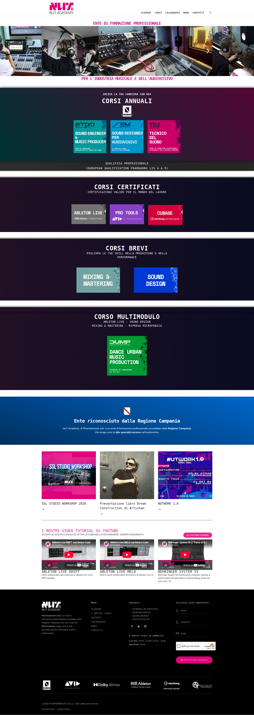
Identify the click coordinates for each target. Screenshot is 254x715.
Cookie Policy (63, 709)
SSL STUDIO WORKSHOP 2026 (64, 503)
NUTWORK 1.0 (168, 503)
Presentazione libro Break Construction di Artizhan (123, 506)
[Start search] (210, 12)
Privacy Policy (48, 709)
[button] (46, 51)
